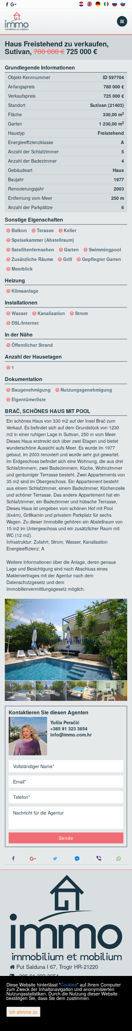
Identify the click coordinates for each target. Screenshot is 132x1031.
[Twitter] (55, 858)
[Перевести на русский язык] (114, 3)
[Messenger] (77, 858)
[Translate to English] (89, 3)
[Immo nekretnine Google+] (13, 4)
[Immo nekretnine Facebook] (6, 4)
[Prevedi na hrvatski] (81, 3)
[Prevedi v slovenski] (122, 3)
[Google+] (33, 858)
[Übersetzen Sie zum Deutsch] (97, 3)
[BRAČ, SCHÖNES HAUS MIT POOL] (66, 639)
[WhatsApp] (118, 858)
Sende (66, 838)
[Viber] (99, 858)
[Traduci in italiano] (106, 3)
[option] (20, 690)
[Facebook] (13, 858)
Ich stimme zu (23, 1012)
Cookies (69, 984)
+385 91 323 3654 (68, 728)
